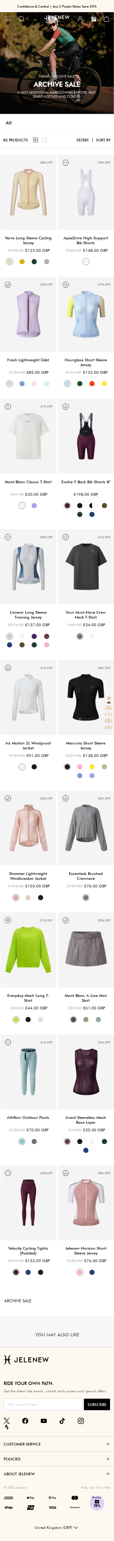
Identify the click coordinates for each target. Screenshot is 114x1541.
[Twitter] (7, 1421)
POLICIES (12, 1458)
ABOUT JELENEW (19, 1473)
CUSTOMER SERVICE (22, 1444)
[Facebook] (25, 1421)
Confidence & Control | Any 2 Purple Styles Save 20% (57, 6)
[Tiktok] (62, 1421)
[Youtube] (44, 1421)
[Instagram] (81, 1421)
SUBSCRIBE (97, 1404)
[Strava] (7, 1427)
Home (44, 76)
